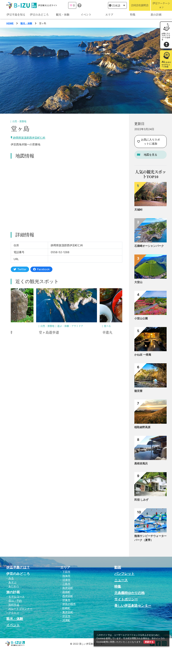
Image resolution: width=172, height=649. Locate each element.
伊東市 (66, 600)
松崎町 (66, 608)
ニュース (121, 580)
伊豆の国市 (69, 604)
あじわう (13, 586)
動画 (117, 567)
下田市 (66, 571)
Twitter (21, 269)
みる (11, 578)
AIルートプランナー (20, 608)
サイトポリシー (126, 599)
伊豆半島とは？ (18, 567)
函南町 (66, 592)
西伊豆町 (67, 596)
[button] (14, 312)
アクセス (13, 612)
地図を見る (150, 154)
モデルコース (16, 596)
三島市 (66, 584)
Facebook (43, 269)
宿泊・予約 (15, 600)
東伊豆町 (67, 612)
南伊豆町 (67, 588)
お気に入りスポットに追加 (150, 141)
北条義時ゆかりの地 (129, 593)
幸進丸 (44, 332)
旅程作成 (13, 604)
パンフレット (124, 574)
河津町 (66, 620)
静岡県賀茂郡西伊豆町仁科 (28, 137)
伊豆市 (66, 616)
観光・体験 (62, 14)
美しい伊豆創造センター (132, 606)
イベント (86, 14)
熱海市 (66, 575)
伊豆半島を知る (16, 14)
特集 (132, 14)
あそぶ (12, 582)
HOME (10, 23)
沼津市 (66, 580)
